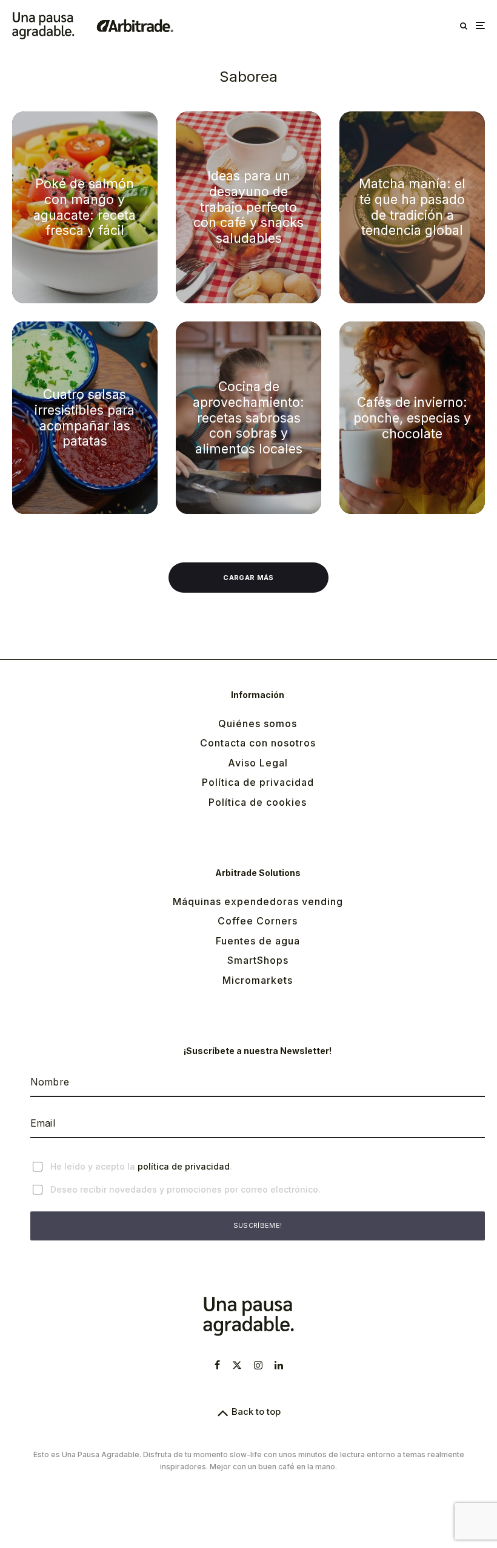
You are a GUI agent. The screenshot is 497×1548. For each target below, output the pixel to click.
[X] (237, 1365)
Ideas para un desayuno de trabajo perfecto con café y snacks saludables (248, 207)
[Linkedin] (279, 1365)
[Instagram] (258, 1365)
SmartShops (258, 960)
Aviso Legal (258, 763)
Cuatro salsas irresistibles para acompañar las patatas (85, 418)
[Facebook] (217, 1365)
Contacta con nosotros (258, 743)
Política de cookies (257, 802)
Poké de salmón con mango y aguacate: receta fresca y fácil (84, 207)
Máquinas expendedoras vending (258, 901)
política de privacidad (184, 1166)
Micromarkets (257, 980)
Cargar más (248, 577)
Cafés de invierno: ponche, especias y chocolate (412, 418)
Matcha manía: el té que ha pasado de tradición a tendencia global (412, 207)
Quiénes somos (257, 723)
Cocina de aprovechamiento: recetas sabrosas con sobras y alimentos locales (248, 417)
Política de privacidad (258, 782)
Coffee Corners (258, 921)
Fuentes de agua (258, 941)
